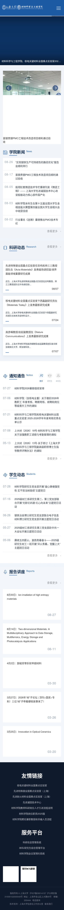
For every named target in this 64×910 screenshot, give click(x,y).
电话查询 (36, 900)
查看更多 (52, 231)
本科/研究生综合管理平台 (32, 847)
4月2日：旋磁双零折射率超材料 (24, 663)
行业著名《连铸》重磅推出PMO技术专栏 (36, 221)
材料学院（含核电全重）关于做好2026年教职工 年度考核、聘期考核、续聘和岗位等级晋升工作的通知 (36, 402)
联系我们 (49, 903)
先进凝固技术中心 (32, 802)
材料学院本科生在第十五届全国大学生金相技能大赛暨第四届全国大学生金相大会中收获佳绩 (37, 207)
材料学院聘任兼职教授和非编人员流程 (32, 819)
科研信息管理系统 (32, 842)
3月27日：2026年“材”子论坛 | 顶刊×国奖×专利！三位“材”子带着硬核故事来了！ (31, 699)
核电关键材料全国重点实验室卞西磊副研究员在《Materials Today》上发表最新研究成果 (31, 303)
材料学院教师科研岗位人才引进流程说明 (32, 807)
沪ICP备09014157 (38, 893)
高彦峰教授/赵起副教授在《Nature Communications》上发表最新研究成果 (27, 334)
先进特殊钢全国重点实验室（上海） (32, 791)
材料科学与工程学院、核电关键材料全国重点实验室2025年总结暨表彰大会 (32, 61)
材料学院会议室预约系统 (32, 853)
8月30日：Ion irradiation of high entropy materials (28, 597)
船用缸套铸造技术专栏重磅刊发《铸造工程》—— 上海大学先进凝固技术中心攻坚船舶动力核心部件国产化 (37, 190)
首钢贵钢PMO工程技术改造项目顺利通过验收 (36, 176)
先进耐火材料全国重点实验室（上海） (32, 796)
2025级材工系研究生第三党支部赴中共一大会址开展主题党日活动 (36, 529)
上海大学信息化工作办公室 (32, 903)
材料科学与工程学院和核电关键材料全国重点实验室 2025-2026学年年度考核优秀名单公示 (37, 418)
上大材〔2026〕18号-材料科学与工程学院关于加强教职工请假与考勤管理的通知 (37, 432)
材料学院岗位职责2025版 (32, 813)
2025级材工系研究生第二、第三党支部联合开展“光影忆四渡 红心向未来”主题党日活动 (37, 502)
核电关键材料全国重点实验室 (32, 785)
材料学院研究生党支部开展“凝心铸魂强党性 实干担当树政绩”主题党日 (37, 488)
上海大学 (24, 893)
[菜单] (58, 8)
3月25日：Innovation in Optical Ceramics (29, 731)
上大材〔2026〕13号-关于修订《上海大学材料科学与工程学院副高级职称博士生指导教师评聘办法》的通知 (37, 446)
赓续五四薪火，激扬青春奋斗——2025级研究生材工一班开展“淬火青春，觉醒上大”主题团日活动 (37, 544)
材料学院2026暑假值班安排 (29, 388)
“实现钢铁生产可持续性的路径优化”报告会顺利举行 (37, 164)
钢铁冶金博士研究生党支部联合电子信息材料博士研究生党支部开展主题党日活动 (36, 517)
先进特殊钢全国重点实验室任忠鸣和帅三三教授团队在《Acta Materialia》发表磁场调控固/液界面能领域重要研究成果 (31, 269)
